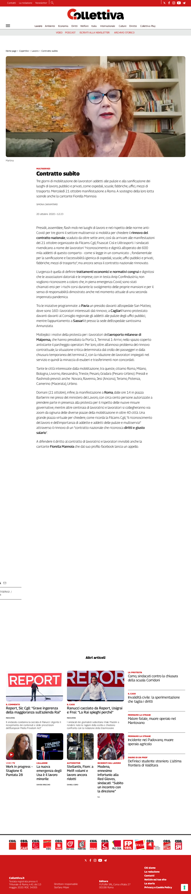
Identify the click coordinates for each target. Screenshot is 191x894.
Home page (11, 50)
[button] (4, 583)
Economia (63, 25)
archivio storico (124, 32)
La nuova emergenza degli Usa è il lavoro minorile (49, 773)
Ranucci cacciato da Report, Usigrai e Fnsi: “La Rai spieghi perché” (94, 710)
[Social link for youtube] (179, 2)
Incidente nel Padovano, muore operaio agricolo (151, 742)
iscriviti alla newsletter (95, 32)
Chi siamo (150, 867)
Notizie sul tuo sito (155, 879)
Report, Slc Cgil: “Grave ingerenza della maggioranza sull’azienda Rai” (33, 710)
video (59, 32)
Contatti (11, 2)
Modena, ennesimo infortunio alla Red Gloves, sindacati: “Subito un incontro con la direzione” (110, 779)
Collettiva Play (148, 25)
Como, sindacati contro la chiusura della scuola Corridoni (153, 678)
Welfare (84, 25)
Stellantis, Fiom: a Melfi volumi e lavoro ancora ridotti (80, 773)
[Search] (52, 3)
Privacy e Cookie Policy (158, 887)
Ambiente (50, 25)
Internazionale (107, 25)
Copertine (24, 50)
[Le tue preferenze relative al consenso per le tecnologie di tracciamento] (184, 887)
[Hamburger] (8, 26)
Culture (122, 25)
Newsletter (41, 2)
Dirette (133, 25)
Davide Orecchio (43, 785)
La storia (149, 883)
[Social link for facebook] (169, 2)
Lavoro (38, 25)
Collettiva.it (16, 877)
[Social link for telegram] (184, 2)
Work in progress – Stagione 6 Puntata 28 (19, 771)
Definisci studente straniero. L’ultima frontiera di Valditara (155, 763)
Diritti (74, 25)
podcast (70, 32)
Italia (93, 25)
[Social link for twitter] (164, 2)
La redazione (25, 2)
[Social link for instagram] (173, 2)
